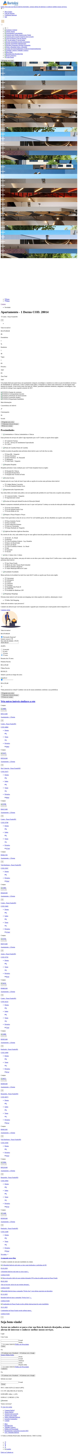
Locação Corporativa (11, 1419)
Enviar (3, 1384)
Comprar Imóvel (9, 1410)
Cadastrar (4, 1368)
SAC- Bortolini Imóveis (12, 1432)
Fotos (7, 299)
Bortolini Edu (9, 1425)
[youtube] (8, 1449)
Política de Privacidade (22, 1344)
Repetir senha (23, 1365)
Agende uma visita (8, 60)
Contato (7, 1420)
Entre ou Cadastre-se (7, 1452)
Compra (3, 304)
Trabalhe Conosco (10, 1427)
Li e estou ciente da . (16, 1344)
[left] (2, 711)
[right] (5, 711)
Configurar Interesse (11, 15)
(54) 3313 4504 (7, 1407)
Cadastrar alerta (5, 610)
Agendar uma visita (8, 422)
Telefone (21, 1361)
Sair (6, 17)
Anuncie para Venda (11, 1415)
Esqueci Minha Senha (7, 1355)
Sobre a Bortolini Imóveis (12, 1417)
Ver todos (4, 1254)
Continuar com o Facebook (10, 1353)
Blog (6, 1424)
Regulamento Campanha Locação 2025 (16, 1431)
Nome (20, 1357)
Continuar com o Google (27, 1353)
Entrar (34, 7)
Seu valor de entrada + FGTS (9, 641)
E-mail (21, 1340)
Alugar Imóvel (9, 1412)
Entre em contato (7, 426)
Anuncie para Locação (11, 1414)
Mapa (8, 301)
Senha (20, 1342)
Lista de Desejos (9, 13)
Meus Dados (8, 11)
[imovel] (3, 708)
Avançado (6, 649)
